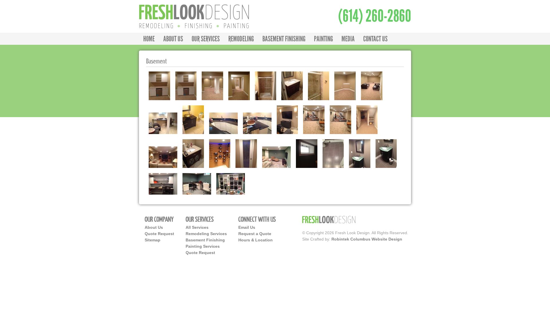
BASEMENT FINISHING (283, 38)
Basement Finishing (205, 240)
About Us (154, 227)
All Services (197, 227)
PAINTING (323, 38)
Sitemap (152, 240)
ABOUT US (173, 38)
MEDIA (348, 38)
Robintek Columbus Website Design (366, 239)
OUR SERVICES (206, 38)
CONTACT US (375, 38)
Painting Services (203, 246)
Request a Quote (254, 233)
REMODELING (241, 38)
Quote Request (159, 233)
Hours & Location (255, 240)
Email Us (246, 227)
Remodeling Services (206, 233)
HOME (149, 38)
